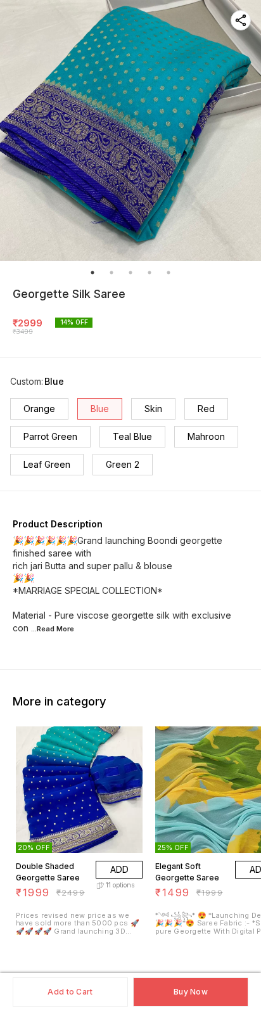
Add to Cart (70, 991)
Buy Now (191, 991)
